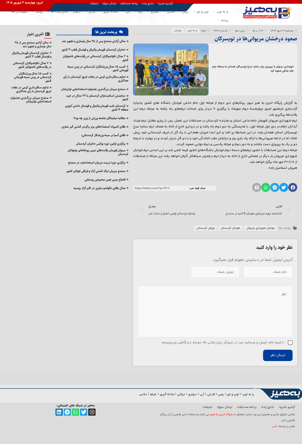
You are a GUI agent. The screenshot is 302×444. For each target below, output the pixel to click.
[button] (292, 187)
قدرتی (211, 394)
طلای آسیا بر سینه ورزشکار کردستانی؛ (103, 135)
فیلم (153, 394)
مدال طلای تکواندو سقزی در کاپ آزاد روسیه (100, 188)
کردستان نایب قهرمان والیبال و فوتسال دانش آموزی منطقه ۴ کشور (96, 107)
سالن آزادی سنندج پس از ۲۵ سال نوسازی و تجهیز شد (94, 41)
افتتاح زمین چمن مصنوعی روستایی (105, 179)
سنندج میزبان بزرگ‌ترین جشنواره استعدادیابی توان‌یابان (93, 89)
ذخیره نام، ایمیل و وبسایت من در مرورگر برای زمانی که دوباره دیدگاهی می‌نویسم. (222, 342)
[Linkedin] (59, 412)
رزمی (221, 394)
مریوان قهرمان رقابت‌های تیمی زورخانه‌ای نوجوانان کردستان (98, 152)
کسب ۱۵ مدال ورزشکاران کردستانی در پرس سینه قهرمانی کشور (97, 68)
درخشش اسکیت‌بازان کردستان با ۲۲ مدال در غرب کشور (97, 97)
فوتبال (177, 31)
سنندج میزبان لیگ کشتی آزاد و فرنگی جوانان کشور (96, 171)
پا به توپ (192, 31)
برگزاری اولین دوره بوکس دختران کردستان (101, 143)
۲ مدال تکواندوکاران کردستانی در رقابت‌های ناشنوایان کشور (95, 58)
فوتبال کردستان (230, 228)
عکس (143, 394)
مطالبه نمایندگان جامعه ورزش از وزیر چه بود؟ (99, 118)
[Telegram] (67, 412)
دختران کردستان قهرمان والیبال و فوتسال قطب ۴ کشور (94, 49)
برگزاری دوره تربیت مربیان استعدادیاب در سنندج (97, 162)
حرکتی (181, 394)
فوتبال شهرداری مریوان (260, 228)
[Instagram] (92, 412)
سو (195, 394)
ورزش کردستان (205, 228)
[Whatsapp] (75, 412)
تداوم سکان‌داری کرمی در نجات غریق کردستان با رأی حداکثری (95, 78)
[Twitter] (83, 412)
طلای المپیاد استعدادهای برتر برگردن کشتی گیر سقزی (94, 126)
